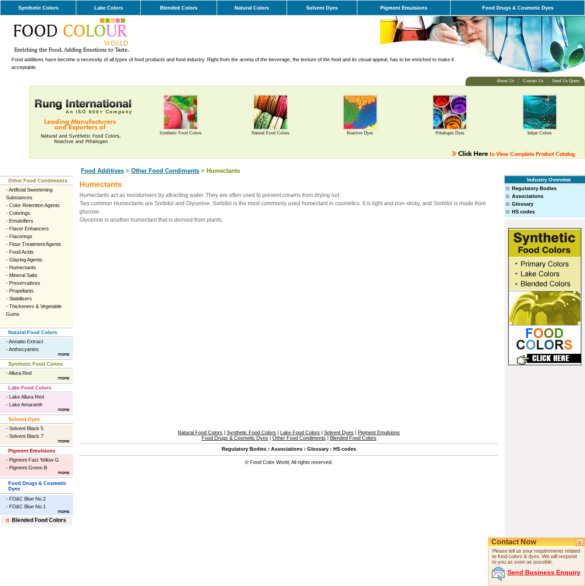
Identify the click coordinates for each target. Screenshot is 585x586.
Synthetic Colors (38, 8)
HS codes (523, 211)
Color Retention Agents (34, 205)
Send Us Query (566, 80)
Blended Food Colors (39, 520)
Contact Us (533, 80)
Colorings (19, 213)
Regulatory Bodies (534, 188)
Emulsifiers (21, 221)
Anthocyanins (24, 349)
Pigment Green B (28, 467)
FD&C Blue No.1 (27, 506)
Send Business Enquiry (543, 572)
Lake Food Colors (29, 387)
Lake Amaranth (26, 404)
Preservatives (24, 283)
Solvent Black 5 (26, 428)
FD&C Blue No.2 (27, 498)
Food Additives (102, 170)
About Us (505, 80)
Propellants (21, 290)
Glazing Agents (26, 259)
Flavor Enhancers (29, 228)
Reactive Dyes (360, 132)
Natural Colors (251, 8)
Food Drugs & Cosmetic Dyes (517, 8)
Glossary (522, 204)
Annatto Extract (26, 341)
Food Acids (21, 252)
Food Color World (269, 462)
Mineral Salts (23, 275)
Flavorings (20, 236)
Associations (527, 196)
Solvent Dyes (322, 8)
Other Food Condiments (165, 170)
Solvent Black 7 (26, 436)
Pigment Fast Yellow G (34, 460)
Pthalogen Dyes (450, 132)
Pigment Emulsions (403, 8)
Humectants (22, 267)
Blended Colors (178, 8)
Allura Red (20, 373)
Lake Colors (108, 8)
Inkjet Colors (539, 132)
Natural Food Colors (270, 132)
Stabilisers (20, 298)
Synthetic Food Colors (181, 132)
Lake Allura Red (26, 397)
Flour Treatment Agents (35, 244)
